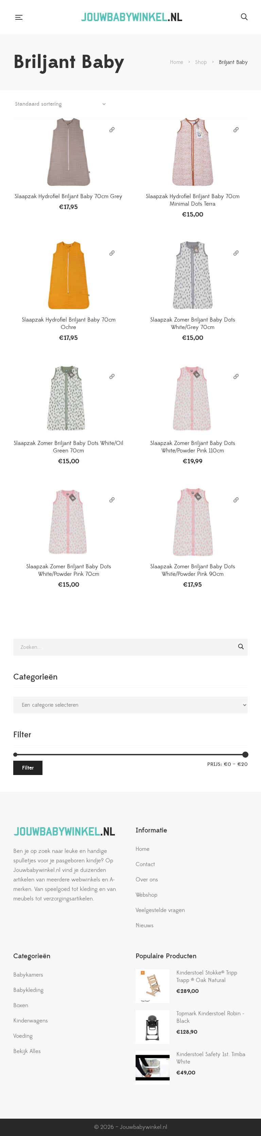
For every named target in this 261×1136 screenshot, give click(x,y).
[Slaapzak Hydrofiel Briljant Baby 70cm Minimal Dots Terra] (192, 152)
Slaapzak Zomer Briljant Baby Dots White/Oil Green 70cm (68, 447)
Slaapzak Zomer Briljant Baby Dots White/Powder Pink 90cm (192, 570)
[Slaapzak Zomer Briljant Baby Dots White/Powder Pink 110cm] (192, 399)
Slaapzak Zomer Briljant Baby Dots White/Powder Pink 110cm (192, 447)
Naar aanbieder (112, 130)
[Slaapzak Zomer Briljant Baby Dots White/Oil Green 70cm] (68, 399)
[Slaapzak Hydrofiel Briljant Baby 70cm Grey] (68, 152)
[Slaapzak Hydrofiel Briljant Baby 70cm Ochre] (68, 275)
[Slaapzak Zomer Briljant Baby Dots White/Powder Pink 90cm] (192, 522)
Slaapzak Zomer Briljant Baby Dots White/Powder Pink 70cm (68, 570)
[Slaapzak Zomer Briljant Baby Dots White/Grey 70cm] (192, 275)
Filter (28, 767)
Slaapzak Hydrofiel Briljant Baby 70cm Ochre (69, 323)
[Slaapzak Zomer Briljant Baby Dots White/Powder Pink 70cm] (68, 522)
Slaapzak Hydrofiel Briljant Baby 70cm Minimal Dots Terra (193, 200)
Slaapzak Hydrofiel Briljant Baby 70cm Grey (68, 196)
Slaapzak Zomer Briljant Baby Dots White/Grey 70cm (192, 323)
